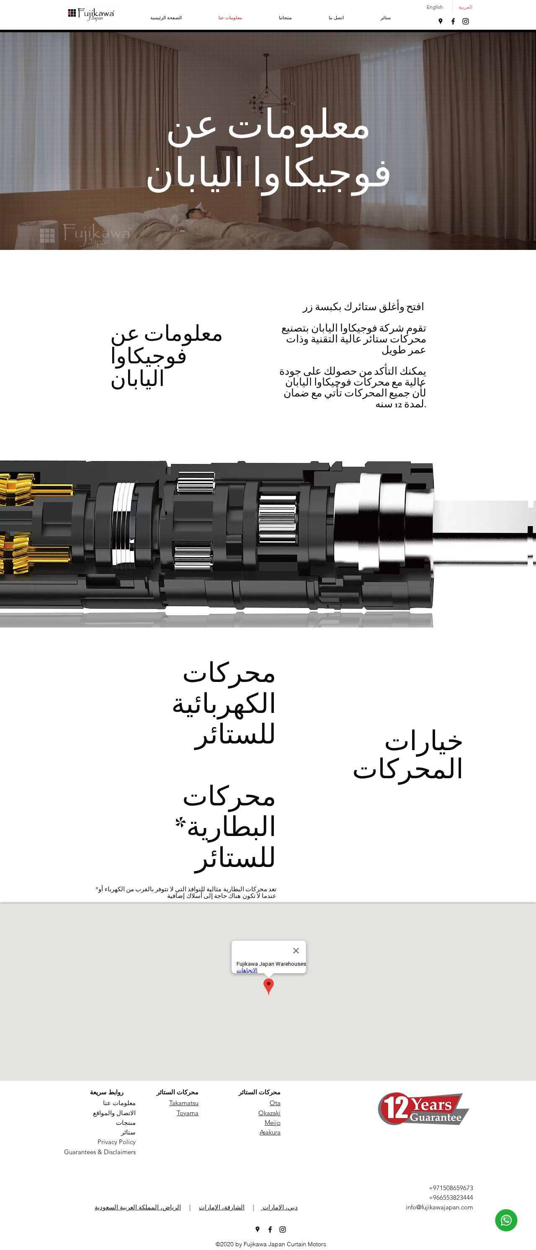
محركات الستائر (177, 1092)
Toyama (187, 1113)
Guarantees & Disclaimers (100, 1152)
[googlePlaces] (440, 21)
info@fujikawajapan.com (439, 1207)
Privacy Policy (117, 1142)
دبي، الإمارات (279, 1207)
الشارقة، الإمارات (222, 1207)
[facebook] (453, 21)
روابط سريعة (107, 1092)
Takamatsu (183, 1103)
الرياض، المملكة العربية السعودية (138, 1207)
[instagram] (465, 21)
